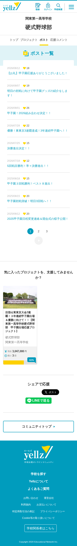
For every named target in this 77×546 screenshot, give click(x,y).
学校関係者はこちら (40, 528)
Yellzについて (38, 481)
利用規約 (26, 504)
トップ (14, 39)
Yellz (12, 6)
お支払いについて (46, 504)
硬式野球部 (38, 27)
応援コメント (59, 39)
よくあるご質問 (38, 488)
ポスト (44, 39)
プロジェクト (29, 39)
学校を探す (38, 474)
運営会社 (49, 498)
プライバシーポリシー (52, 511)
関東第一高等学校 (38, 18)
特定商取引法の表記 (23, 511)
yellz (38, 454)
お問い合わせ (30, 498)
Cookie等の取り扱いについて (38, 518)
